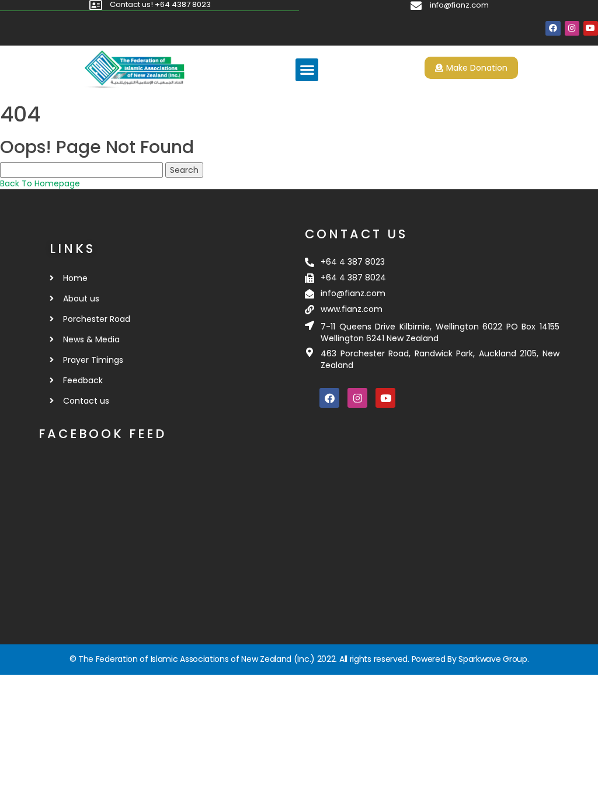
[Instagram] (572, 28)
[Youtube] (590, 28)
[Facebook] (552, 28)
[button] (306, 69)
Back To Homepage (40, 183)
